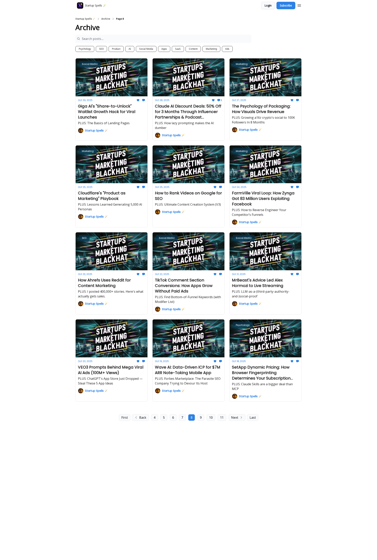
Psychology (85, 49)
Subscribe (286, 5)
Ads (227, 49)
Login (268, 5)
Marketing (211, 49)
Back (142, 417)
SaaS (178, 49)
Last (253, 417)
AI (130, 49)
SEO (101, 49)
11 (222, 417)
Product (116, 49)
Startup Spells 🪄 (85, 18)
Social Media (146, 49)
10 (211, 417)
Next (234, 417)
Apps (164, 49)
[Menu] (299, 5)
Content (193, 49)
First (124, 417)
